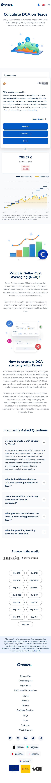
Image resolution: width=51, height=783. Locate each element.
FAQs (25, 715)
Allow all (25, 126)
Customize (24, 134)
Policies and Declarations (25, 690)
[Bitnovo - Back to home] (7, 4)
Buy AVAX (34, 610)
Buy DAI (25, 624)
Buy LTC (34, 602)
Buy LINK (17, 610)
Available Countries (25, 710)
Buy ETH (34, 573)
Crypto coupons (25, 681)
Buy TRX (16, 617)
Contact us (25, 725)
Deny (25, 141)
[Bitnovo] (24, 665)
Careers (25, 705)
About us (26, 700)
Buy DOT (34, 595)
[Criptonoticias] (26, 558)
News (25, 720)
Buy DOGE (17, 595)
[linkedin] (25, 738)
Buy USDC (34, 580)
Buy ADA (17, 588)
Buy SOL (34, 588)
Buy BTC (16, 573)
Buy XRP (16, 580)
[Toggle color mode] (39, 5)
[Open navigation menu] (47, 5)
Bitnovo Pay (25, 676)
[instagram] (10, 738)
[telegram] (40, 738)
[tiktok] (33, 738)
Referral (25, 696)
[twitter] (17, 738)
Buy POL (16, 602)
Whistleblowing (25, 730)
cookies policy (30, 110)
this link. (37, 651)
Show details (38, 119)
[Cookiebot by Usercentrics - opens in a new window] (37, 83)
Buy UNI (34, 617)
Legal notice (25, 685)
